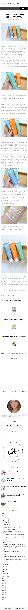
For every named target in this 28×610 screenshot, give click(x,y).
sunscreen (20, 300)
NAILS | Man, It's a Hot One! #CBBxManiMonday (14, 556)
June (4, 568)
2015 (3, 592)
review (24, 61)
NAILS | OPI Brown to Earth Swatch (11, 551)
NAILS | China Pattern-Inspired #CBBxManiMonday (15, 546)
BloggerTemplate (21, 608)
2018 (3, 587)
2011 (3, 599)
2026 (3, 513)
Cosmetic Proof (14, 3)
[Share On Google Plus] (11, 295)
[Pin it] (14, 295)
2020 (3, 583)
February (5, 575)
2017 (3, 589)
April (4, 571)
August (5, 526)
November (5, 520)
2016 (3, 590)
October (5, 522)
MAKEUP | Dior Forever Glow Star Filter (12, 527)
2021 (3, 582)
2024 (3, 517)
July (4, 566)
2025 (3, 515)
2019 (3, 585)
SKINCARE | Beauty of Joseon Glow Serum (16, 486)
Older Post (24, 391)
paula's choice (8, 300)
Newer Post (4, 391)
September (5, 524)
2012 (3, 597)
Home (15, 391)
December (5, 519)
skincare (15, 300)
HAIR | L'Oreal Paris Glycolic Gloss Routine (17, 471)
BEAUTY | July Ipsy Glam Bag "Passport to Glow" (14, 558)
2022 (3, 580)
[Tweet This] (6, 295)
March (4, 573)
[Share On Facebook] (9, 295)
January (5, 576)
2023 (3, 578)
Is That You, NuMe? (11, 501)
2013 (3, 596)
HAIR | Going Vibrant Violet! (9, 529)
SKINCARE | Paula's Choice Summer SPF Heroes (14, 544)
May (4, 569)
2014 (3, 594)
